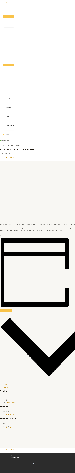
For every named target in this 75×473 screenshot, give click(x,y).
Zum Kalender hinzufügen (6, 310)
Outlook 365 (5, 385)
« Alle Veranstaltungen (4, 142)
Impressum (13, 458)
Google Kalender (6, 382)
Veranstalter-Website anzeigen (9, 414)
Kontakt (12, 455)
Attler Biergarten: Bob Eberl (8, 158)
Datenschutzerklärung (15, 457)
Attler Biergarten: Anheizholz (9, 157)
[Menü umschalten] (8, 16)
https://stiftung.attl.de (11, 402)
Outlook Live (5, 387)
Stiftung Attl (15, 400)
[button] (8, 10)
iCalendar (5, 384)
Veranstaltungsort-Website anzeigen (10, 427)
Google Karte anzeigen (25, 424)
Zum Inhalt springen (4, 0)
